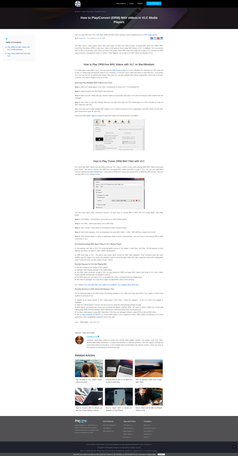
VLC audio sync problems (108, 285)
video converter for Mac (90, 314)
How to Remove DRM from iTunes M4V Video (149, 381)
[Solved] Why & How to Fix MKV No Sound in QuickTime (119, 381)
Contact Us (148, 444)
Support (140, 3)
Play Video (90, 11)
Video (83, 11)
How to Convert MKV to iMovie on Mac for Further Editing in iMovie (89, 409)
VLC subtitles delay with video (128, 285)
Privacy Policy (100, 444)
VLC (97, 35)
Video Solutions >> (128, 428)
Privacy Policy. (152, 454)
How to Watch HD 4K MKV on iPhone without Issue (149, 409)
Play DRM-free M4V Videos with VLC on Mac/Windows (18, 48)
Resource (136, 444)
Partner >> (147, 437)
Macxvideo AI (121, 3)
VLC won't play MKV (91, 285)
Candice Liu (82, 38)
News (142, 444)
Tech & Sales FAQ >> (150, 428)
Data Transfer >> (128, 431)
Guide (132, 3)
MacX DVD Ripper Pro (109, 425)
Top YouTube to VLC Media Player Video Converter (89, 381)
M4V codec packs (150, 35)
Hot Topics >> (127, 437)
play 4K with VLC (94, 111)
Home (78, 11)
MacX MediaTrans (96, 172)
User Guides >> (148, 431)
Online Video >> (128, 434)
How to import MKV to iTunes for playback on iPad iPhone (119, 409)
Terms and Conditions (112, 444)
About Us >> (147, 425)
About (93, 444)
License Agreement (126, 444)
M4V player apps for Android (93, 116)
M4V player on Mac (119, 70)
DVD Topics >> (127, 425)
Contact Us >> (148, 434)
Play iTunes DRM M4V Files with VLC (18, 55)
